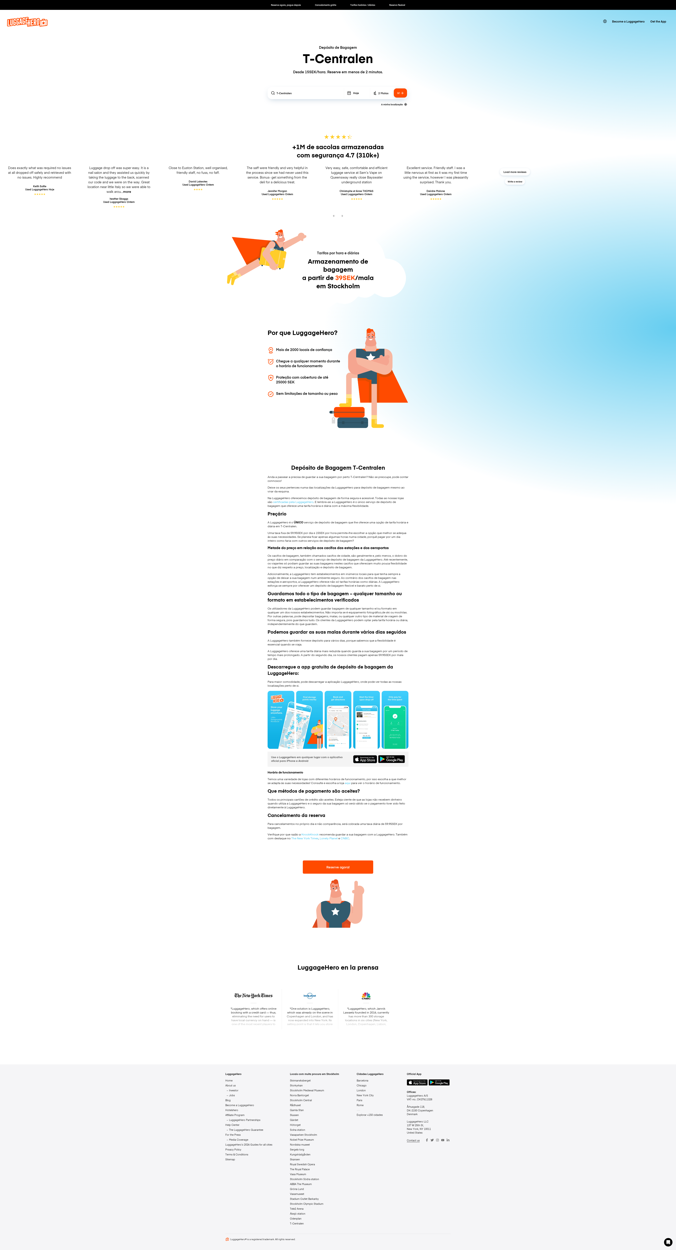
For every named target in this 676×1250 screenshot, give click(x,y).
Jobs (232, 1095)
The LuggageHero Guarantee (246, 1129)
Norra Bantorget (299, 1095)
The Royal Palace (300, 1169)
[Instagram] (437, 1140)
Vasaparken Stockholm (303, 1134)
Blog (228, 1100)
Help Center (232, 1125)
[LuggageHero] (27, 25)
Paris (359, 1100)
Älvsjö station (297, 1213)
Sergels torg (297, 1149)
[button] (668, 1242)
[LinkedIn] (448, 1140)
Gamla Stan (297, 1110)
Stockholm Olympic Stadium (306, 1203)
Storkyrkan (296, 1085)
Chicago (362, 1085)
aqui (347, 783)
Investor (233, 1090)
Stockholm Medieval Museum (307, 1090)
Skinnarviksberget (300, 1080)
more (127, 191)
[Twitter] (432, 1140)
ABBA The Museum (301, 1184)
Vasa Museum (298, 1174)
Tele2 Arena (296, 1208)
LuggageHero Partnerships (244, 1120)
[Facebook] (427, 1140)
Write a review (515, 181)
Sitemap (230, 1159)
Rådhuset (295, 1105)
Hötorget (295, 1125)
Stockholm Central (301, 1100)
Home (229, 1080)
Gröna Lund (297, 1189)
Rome (360, 1105)
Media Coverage (238, 1139)
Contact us (413, 1140)
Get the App (658, 21)
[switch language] (604, 21)
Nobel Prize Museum (302, 1139)
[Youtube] (443, 1140)
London (361, 1090)
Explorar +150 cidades (370, 1115)
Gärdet (294, 1120)
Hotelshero (231, 1110)
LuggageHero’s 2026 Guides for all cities (248, 1144)
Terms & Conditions (236, 1154)
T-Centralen (297, 1223)
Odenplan (295, 1218)
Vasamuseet (297, 1194)
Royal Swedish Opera (302, 1164)
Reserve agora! (338, 867)
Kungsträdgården (300, 1154)
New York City (365, 1095)
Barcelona (362, 1080)
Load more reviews (514, 172)
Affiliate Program (235, 1115)
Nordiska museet (300, 1144)
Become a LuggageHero (628, 21)
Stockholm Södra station (304, 1179)
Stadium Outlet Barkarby (304, 1199)
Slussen (294, 1115)
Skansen (295, 1159)
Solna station (297, 1129)
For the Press (233, 1134)
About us (230, 1085)
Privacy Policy (233, 1149)
